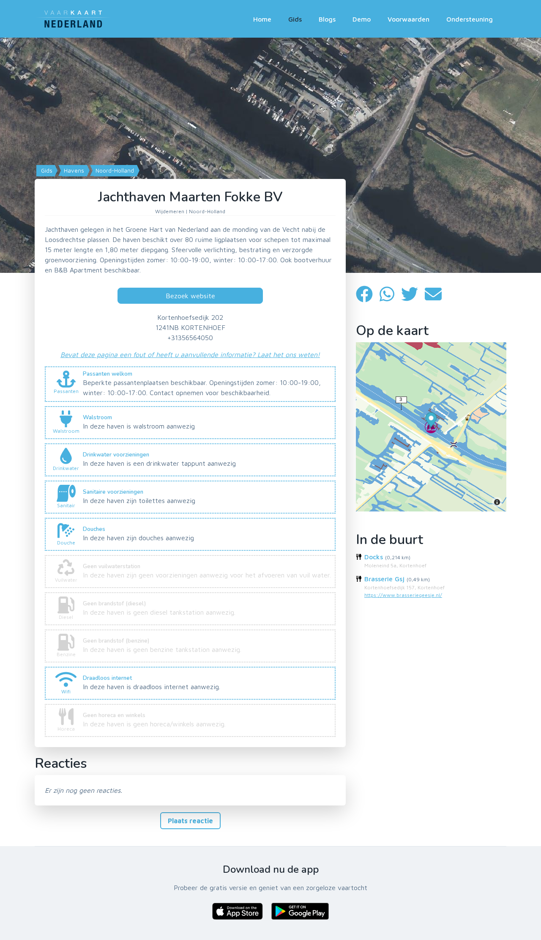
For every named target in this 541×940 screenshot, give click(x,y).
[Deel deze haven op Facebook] (368, 294)
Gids (295, 19)
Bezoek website (190, 296)
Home (262, 19)
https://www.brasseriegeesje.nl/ (403, 595)
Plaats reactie (190, 821)
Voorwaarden (408, 19)
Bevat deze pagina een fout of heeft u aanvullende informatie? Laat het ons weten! (190, 354)
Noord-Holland (114, 170)
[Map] (270, 155)
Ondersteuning (469, 19)
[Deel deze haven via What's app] (390, 294)
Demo (361, 19)
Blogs (327, 19)
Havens (73, 170)
